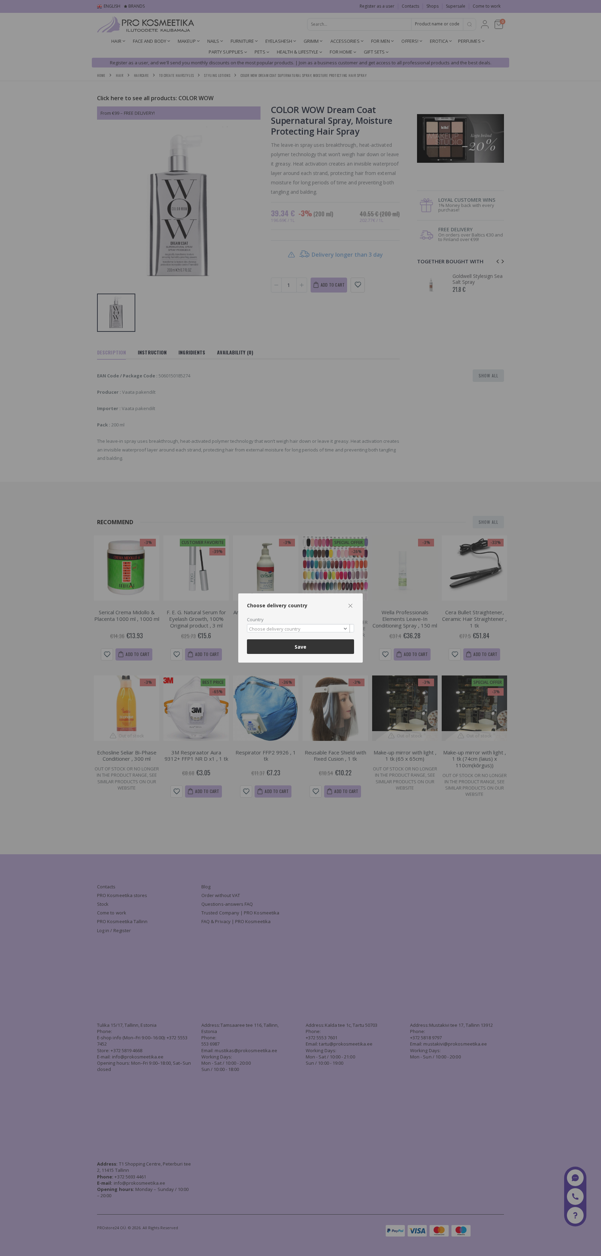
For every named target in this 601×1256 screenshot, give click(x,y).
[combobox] (300, 628)
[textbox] (298, 629)
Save (300, 646)
